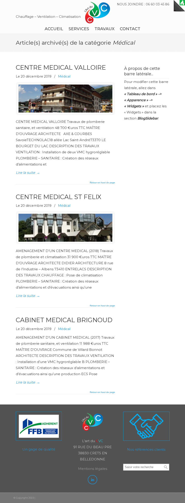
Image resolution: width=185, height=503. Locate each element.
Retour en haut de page (102, 182)
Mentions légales (92, 468)
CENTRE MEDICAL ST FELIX (58, 197)
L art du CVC (97, 12)
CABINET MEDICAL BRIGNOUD (64, 320)
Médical (64, 76)
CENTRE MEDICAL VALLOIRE (61, 67)
